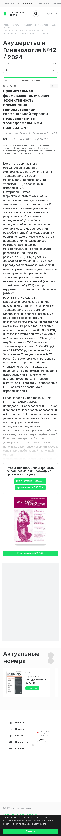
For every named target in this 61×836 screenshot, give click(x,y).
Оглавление (32, 688)
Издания (20, 722)
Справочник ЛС (43, 3)
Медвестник (8, 3)
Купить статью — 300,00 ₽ (30, 481)
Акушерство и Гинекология (36, 25)
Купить (41, 740)
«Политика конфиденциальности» (20, 814)
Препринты (21, 742)
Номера (19, 729)
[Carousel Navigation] (52, 658)
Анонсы (19, 748)
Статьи (16, 25)
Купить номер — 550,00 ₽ (30, 487)
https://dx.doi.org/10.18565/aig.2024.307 (28, 139)
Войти (54, 13)
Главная (7, 25)
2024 (54, 25)
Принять (30, 831)
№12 (8, 28)
